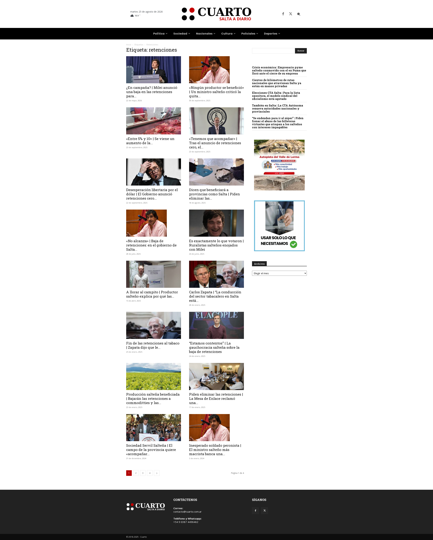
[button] (299, 14)
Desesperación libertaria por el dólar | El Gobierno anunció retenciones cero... (152, 194)
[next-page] (157, 473)
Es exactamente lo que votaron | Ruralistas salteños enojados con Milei (216, 245)
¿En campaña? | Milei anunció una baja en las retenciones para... (151, 91)
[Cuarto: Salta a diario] (216, 14)
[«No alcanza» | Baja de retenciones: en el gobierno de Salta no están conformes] (153, 223)
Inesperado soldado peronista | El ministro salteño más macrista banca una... (215, 449)
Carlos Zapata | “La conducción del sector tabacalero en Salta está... (215, 296)
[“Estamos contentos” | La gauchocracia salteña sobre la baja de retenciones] (216, 325)
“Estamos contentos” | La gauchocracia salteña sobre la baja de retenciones (214, 347)
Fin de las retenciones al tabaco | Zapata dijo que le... (152, 345)
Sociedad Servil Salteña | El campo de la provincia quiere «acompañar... (151, 449)
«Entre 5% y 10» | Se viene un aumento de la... (150, 140)
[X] (290, 14)
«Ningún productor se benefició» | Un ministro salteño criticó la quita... (216, 91)
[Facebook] (283, 14)
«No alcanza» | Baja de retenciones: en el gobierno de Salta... (151, 245)
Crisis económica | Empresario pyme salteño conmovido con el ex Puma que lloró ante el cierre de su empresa (279, 70)
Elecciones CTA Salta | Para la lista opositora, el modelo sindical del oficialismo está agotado (276, 96)
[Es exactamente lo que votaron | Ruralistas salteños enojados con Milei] (216, 223)
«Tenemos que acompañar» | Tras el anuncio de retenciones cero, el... (215, 142)
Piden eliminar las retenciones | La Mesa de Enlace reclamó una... (216, 398)
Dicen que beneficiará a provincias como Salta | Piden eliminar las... (214, 194)
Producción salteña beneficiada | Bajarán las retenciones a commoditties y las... (153, 398)
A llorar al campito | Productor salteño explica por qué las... (152, 294)
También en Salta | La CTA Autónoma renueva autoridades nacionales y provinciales (277, 108)
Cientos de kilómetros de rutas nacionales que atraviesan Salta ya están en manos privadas (276, 83)
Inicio (128, 44)
